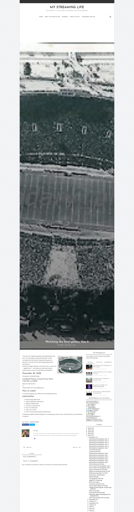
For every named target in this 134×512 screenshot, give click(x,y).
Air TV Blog (91, 412)
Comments (108, 362)
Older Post (75, 447)
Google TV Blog (92, 410)
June (90, 508)
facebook (26, 424)
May (90, 510)
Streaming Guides (69, 338)
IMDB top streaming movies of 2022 (99, 471)
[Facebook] (109, 1)
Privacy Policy (75, 16)
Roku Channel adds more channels (99, 498)
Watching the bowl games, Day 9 (98, 448)
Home (41, 16)
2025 (89, 430)
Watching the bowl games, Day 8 (98, 453)
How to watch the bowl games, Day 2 (99, 466)
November (92, 499)
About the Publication (52, 16)
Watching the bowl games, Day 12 (99, 442)
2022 (89, 435)
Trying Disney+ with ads (96, 478)
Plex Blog (90, 413)
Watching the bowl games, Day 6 (98, 457)
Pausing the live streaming (97, 492)
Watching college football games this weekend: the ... (100, 495)
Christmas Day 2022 (95, 450)
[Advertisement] (67, 31)
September (92, 503)
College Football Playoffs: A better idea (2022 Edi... (100, 488)
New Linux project (94, 491)
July (90, 507)
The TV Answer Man (92, 403)
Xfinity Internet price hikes (96, 464)
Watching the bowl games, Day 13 (99, 441)
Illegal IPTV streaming (95, 480)
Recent (90, 362)
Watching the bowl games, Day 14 (99, 439)
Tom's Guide (89, 415)
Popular (99, 362)
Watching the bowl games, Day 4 (98, 460)
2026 (89, 428)
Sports (61, 338)
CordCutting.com (91, 418)
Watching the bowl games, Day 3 (98, 462)
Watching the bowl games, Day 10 (99, 446)
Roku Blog (91, 406)
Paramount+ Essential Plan (97, 475)
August (91, 505)
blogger (32, 453)
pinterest (39, 424)
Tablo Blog (91, 407)
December (92, 437)
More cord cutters (94, 482)
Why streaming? (93, 477)
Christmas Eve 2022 (94, 451)
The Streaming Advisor (92, 416)
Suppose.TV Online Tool (93, 419)
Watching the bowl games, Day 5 (98, 459)
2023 (89, 433)
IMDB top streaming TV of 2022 (98, 473)
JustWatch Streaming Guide (94, 421)
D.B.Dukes (61, 345)
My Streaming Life (67, 7)
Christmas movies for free (96, 484)
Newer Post (28, 447)
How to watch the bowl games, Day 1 (99, 468)
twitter (32, 424)
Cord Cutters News (91, 401)
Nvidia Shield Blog (93, 409)
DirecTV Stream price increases (98, 469)
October (91, 501)
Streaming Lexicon (88, 16)
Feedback (65, 16)
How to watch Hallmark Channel (98, 486)
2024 (89, 432)
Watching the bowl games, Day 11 (99, 444)
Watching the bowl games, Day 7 (98, 455)
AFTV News (91, 404)
